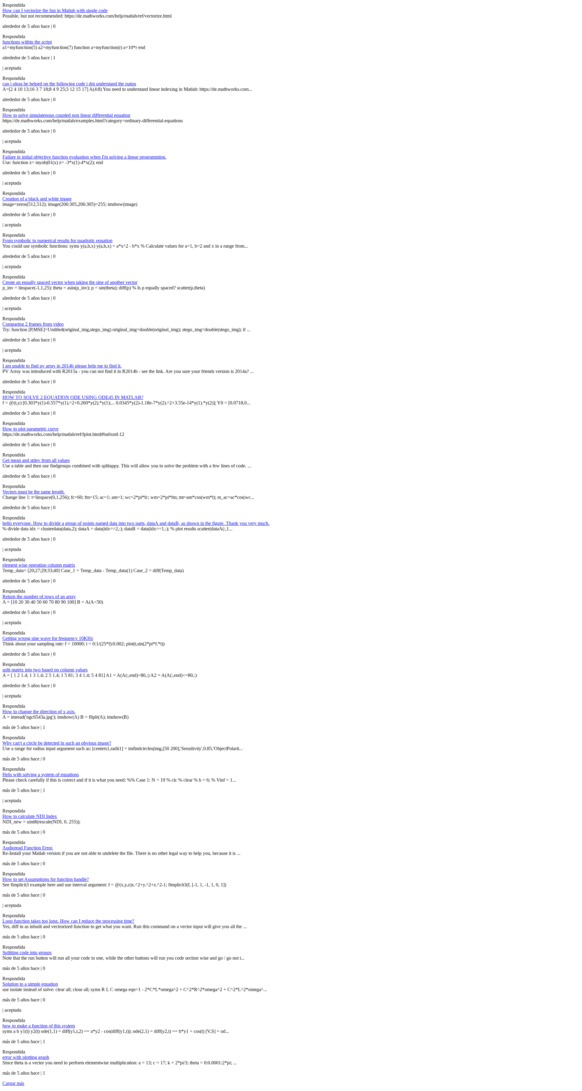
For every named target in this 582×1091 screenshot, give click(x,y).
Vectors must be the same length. (33, 491)
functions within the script (27, 41)
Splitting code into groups (27, 952)
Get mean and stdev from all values (36, 460)
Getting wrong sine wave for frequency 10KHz (47, 638)
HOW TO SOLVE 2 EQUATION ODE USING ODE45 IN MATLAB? (72, 397)
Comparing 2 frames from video (33, 324)
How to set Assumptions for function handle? (45, 879)
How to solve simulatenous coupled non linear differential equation (66, 115)
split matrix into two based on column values (45, 669)
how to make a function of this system (38, 1025)
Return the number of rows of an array (39, 596)
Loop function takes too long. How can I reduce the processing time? (68, 921)
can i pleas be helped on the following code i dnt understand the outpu (69, 83)
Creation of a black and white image (37, 198)
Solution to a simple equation (30, 984)
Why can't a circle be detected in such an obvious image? (56, 743)
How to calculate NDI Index (29, 816)
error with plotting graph (25, 1057)
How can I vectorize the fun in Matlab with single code (55, 10)
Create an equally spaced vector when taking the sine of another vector (69, 282)
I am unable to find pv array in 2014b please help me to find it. (62, 365)
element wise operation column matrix (38, 565)
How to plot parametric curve (30, 428)
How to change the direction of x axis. (38, 711)
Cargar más (13, 1083)
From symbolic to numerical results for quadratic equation (57, 240)
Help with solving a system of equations (40, 774)
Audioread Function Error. (27, 847)
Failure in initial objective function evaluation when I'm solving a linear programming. (84, 157)
